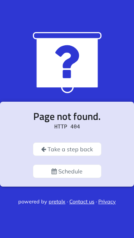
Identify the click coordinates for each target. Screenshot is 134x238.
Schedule (70, 171)
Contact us (81, 201)
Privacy (107, 201)
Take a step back (69, 149)
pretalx (57, 201)
